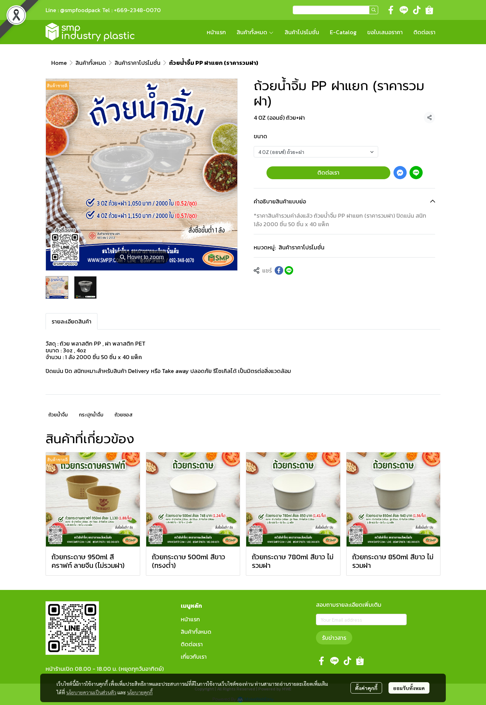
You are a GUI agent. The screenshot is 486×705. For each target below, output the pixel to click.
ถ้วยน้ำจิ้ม (58, 415)
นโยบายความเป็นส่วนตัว (91, 692)
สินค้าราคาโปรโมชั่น (137, 62)
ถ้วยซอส (124, 415)
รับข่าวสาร (334, 637)
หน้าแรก (190, 619)
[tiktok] (416, 10)
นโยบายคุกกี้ (140, 692)
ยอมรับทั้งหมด (409, 688)
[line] (404, 10)
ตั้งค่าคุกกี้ (366, 688)
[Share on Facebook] (279, 270)
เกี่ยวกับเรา (194, 656)
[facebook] (391, 10)
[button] (335, 10)
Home (59, 62)
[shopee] (429, 10)
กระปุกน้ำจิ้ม (91, 415)
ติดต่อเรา (328, 172)
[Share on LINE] (289, 270)
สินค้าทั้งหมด (90, 62)
